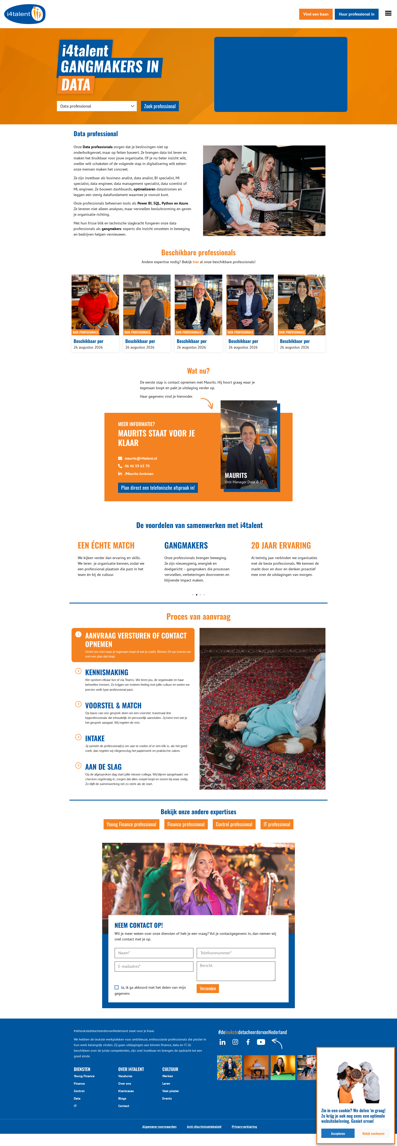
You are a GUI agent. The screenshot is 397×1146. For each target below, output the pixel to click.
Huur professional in (356, 14)
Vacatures (125, 1076)
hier (196, 261)
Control (79, 1091)
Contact (123, 1106)
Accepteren (338, 1133)
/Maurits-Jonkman (139, 473)
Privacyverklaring (244, 1126)
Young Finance (84, 1076)
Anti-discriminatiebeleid (204, 1126)
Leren (166, 1083)
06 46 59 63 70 (137, 466)
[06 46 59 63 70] (120, 466)
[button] (193, 594)
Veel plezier (170, 1091)
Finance (79, 1083)
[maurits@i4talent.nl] (120, 458)
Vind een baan (316, 14)
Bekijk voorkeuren (373, 1133)
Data (77, 1098)
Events (167, 1098)
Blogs (122, 1098)
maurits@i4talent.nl (141, 458)
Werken (167, 1076)
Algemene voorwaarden (159, 1126)
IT (75, 1106)
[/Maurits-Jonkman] (120, 474)
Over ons (124, 1083)
